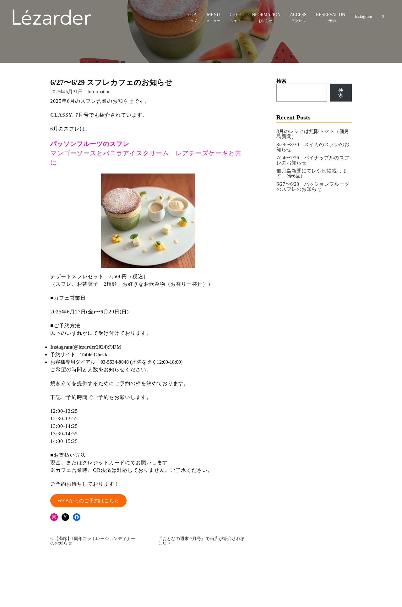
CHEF (235, 14)
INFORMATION (265, 14)
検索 (281, 81)
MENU (213, 14)
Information (99, 91)
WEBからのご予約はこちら (88, 500)
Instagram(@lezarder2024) (79, 347)
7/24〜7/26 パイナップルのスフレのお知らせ (312, 160)
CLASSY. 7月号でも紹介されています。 (99, 115)
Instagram (363, 16)
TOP (191, 14)
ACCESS (298, 14)
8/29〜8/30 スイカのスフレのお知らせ (312, 147)
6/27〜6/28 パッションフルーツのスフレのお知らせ (312, 186)
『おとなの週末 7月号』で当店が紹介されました (201, 540)
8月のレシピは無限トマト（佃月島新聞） (312, 134)
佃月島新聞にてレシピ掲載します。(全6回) (311, 173)
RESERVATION (330, 14)
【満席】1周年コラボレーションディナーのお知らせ (92, 540)
